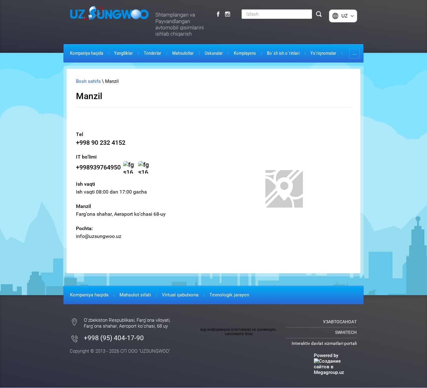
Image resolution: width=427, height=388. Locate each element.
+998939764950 (98, 167)
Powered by (326, 355)
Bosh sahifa (88, 81)
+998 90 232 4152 (100, 142)
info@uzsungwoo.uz (98, 236)
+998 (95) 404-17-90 (114, 338)
